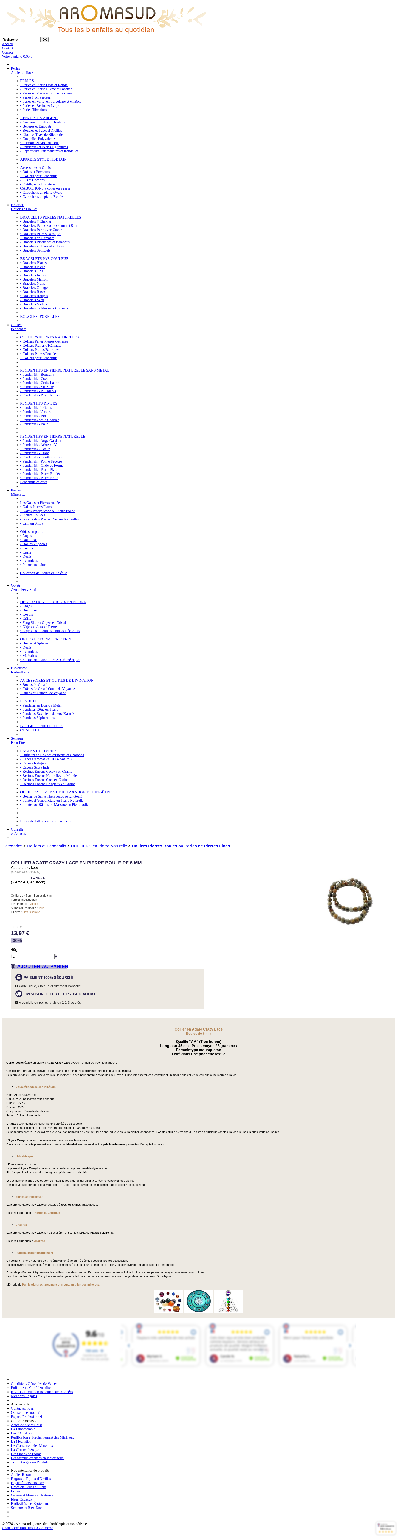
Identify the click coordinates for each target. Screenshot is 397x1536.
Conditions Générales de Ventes (34, 1384)
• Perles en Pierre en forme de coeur (46, 93)
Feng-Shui (18, 1491)
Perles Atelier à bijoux (22, 70)
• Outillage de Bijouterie (37, 184)
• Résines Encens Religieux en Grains (47, 784)
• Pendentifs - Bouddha (37, 374)
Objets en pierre (31, 532)
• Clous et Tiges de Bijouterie (41, 134)
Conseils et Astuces (18, 831)
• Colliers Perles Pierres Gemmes (44, 341)
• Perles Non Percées (35, 97)
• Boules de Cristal (33, 685)
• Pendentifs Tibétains (36, 407)
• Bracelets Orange (34, 288)
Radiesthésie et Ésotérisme (30, 1503)
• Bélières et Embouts (35, 126)
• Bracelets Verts (32, 300)
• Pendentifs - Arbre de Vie (39, 445)
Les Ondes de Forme (26, 1454)
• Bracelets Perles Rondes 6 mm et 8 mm (49, 225)
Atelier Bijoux (21, 1474)
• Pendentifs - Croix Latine (39, 383)
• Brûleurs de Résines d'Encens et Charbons (52, 755)
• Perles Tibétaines (33, 110)
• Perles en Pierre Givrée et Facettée (46, 89)
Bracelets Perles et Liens (28, 1487)
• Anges (26, 536)
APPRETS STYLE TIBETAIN (43, 159)
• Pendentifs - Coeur (35, 378)
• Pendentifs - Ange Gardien (40, 441)
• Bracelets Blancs (33, 263)
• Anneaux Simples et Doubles (42, 122)
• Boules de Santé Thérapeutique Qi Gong (51, 796)
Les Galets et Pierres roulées (40, 503)
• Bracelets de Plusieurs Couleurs (44, 308)
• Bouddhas (28, 540)
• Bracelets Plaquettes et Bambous (45, 242)
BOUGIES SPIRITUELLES (41, 726)
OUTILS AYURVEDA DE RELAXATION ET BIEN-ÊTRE (65, 792)
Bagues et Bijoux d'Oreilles (31, 1479)
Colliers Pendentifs (18, 327)
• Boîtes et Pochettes (35, 172)
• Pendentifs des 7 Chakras (39, 420)
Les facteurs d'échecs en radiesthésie (37, 1458)
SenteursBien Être (18, 740)
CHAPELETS (31, 730)
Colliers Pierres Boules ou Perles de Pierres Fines (181, 846)
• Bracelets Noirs (32, 283)
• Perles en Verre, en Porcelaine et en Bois (50, 101)
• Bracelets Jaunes (33, 275)
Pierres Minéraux (18, 492)
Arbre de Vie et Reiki (26, 1425)
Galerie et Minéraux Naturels (32, 1495)
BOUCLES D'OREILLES (40, 316)
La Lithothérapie (23, 1429)
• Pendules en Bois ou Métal (40, 705)
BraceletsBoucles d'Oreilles (24, 207)
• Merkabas (28, 656)
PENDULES (30, 701)
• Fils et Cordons (32, 180)
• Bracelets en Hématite (37, 238)
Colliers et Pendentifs (46, 846)
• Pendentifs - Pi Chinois (38, 391)
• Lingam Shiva (31, 523)
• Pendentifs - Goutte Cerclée (41, 457)
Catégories (12, 846)
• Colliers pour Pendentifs (38, 176)
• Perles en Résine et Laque (40, 106)
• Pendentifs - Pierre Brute (39, 478)
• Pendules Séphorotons (37, 718)
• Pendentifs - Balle (34, 424)
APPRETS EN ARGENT (39, 118)
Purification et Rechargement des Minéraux (42, 1437)
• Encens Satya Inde (34, 767)
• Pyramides (29, 560)
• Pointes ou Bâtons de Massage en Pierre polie (54, 804)
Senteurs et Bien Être (26, 1508)
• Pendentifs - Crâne (34, 453)
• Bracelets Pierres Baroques (40, 234)
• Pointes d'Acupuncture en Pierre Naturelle (51, 800)
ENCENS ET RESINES (38, 751)
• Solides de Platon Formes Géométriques (50, 660)
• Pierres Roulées (32, 515)
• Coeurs (26, 548)
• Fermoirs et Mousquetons (39, 143)
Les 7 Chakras (21, 1433)
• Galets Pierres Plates (36, 507)
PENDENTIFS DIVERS (38, 403)
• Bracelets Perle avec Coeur (41, 230)
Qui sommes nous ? (25, 1412)
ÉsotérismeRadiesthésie (20, 670)
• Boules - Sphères (33, 544)
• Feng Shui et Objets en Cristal (43, 623)
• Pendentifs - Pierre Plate (38, 469)
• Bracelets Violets (33, 304)
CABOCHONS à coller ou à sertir (45, 188)
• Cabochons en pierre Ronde (41, 197)
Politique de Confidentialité (31, 1388)
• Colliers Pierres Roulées (38, 354)
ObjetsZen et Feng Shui (23, 587)
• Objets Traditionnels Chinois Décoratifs (50, 631)
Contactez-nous (22, 1408)
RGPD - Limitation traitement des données (42, 1392)
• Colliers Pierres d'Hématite (40, 345)
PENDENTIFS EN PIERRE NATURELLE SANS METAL (64, 370)
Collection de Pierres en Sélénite (43, 573)
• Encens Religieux (34, 763)
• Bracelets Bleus (32, 267)
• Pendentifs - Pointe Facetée (41, 461)
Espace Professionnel (26, 1417)
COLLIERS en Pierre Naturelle (99, 846)
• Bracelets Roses (32, 292)
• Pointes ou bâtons (34, 565)
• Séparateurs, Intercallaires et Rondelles (49, 151)
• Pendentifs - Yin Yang (37, 387)
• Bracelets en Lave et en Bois (42, 246)
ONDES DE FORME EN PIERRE (46, 639)
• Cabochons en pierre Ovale (41, 192)
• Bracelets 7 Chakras (35, 221)
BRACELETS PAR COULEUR (44, 259)
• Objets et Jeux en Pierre (38, 627)
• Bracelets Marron (34, 279)
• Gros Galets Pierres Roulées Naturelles (49, 519)
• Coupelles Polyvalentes (38, 139)
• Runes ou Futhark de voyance (43, 693)
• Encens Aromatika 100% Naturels (46, 759)
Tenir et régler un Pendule (29, 1462)
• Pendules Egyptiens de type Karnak (47, 713)
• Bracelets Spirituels (35, 250)
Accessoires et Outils (35, 168)
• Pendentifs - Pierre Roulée (40, 395)
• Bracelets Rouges (34, 296)
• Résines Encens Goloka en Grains (46, 771)
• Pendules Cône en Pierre (39, 709)
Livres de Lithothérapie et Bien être (45, 821)
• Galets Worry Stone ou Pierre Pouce (47, 511)
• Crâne (25, 552)
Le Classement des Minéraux (32, 1446)
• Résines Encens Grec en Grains (44, 780)
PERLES (27, 81)
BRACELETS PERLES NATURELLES (50, 217)
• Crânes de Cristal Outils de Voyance (47, 689)
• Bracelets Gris (31, 271)
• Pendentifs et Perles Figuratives (44, 147)
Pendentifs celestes (33, 482)
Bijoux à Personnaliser (27, 1483)
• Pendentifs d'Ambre (35, 412)
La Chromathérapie (25, 1450)
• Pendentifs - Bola (34, 416)
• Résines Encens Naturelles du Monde (48, 776)
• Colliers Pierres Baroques (39, 350)
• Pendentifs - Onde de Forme (41, 465)
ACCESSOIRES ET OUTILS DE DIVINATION (57, 680)
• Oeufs (25, 556)
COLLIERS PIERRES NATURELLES (49, 337)
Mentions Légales (24, 1396)
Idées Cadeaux (21, 1499)
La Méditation (21, 1441)
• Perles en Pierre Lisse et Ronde (44, 85)
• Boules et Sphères (34, 643)
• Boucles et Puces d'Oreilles (41, 130)
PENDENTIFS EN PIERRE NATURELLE (52, 436)
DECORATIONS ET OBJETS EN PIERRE (53, 602)
